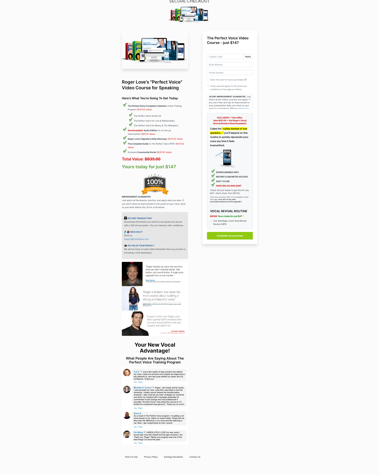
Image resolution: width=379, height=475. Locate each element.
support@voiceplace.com (136, 239)
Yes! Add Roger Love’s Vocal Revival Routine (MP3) (229, 222)
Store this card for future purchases (228, 79)
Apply (248, 56)
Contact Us (195, 457)
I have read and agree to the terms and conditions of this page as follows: (228, 88)
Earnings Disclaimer (173, 457)
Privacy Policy (151, 457)
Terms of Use (131, 457)
